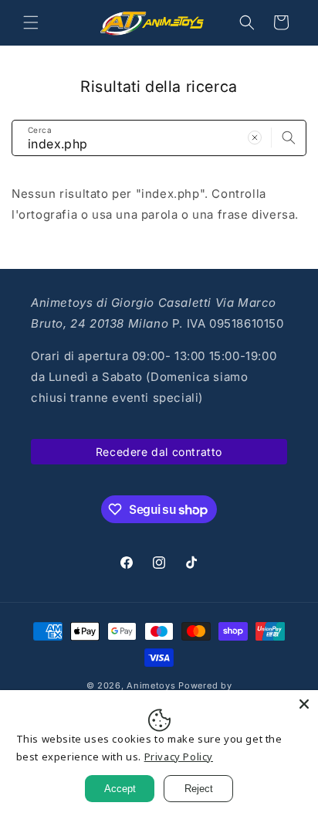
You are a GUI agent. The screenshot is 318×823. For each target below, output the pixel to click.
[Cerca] (289, 138)
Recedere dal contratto (159, 451)
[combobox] (159, 138)
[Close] (304, 704)
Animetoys (151, 685)
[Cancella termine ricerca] (255, 138)
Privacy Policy (178, 756)
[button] (31, 22)
